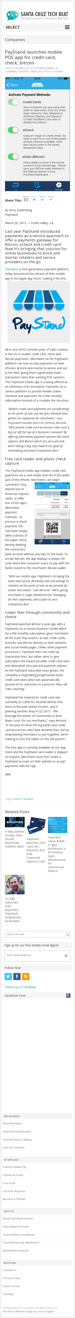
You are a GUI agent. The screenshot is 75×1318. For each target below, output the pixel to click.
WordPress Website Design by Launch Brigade (28, 1311)
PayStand (11, 269)
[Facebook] (16, 976)
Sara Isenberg (47, 68)
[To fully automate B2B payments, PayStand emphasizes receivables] (14, 884)
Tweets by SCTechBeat (20, 987)
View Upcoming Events (17, 1131)
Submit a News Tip (14, 1167)
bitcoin (17, 798)
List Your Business (14, 1191)
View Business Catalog (17, 1139)
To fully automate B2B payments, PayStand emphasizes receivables (13, 910)
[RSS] (25, 976)
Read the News (12, 1123)
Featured (24, 71)
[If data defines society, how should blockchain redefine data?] (14, 822)
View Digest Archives (16, 1226)
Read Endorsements (16, 1250)
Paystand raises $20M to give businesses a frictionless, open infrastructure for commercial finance (57, 854)
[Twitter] (8, 976)
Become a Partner (14, 1199)
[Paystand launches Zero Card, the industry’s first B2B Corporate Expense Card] (36, 826)
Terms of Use (11, 1286)
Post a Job (9, 1183)
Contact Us (9, 1270)
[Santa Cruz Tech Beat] (37, 16)
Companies (11, 71)
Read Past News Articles (18, 1218)
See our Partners (14, 1147)
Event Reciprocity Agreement (21, 1242)
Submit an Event (13, 1175)
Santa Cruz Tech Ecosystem (47, 71)
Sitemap (8, 1294)
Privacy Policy (11, 1278)
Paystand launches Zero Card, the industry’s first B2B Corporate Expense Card (36, 850)
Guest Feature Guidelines (19, 1234)
